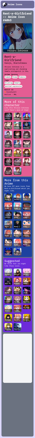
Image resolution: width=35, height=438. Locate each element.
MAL (15, 94)
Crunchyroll (11, 92)
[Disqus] (17, 358)
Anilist (7, 94)
